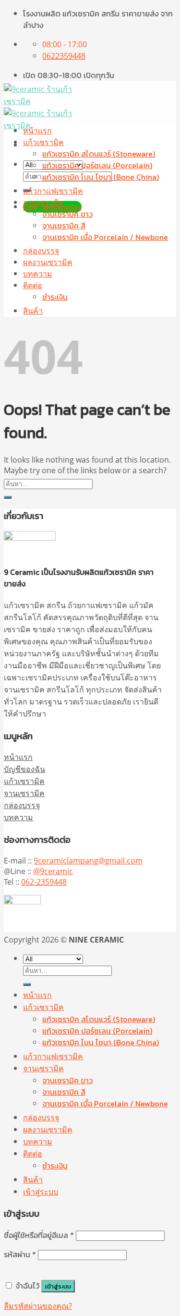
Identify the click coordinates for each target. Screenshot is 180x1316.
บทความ (37, 273)
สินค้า (33, 311)
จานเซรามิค (43, 202)
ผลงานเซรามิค (47, 262)
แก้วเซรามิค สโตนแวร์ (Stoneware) (98, 154)
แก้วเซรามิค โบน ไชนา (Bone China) (100, 177)
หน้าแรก (37, 130)
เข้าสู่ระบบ (58, 1286)
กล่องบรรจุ (41, 250)
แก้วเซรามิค (43, 142)
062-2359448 (44, 882)
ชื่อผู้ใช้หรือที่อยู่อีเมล (39, 1235)
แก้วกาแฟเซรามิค (53, 191)
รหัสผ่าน (20, 1254)
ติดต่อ (32, 285)
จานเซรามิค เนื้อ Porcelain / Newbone (105, 237)
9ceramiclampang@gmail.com (88, 860)
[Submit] (8, 497)
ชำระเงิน (55, 297)
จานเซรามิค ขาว (67, 214)
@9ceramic (53, 871)
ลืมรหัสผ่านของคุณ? (38, 1306)
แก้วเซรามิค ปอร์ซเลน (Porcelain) (97, 165)
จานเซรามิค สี (63, 225)
